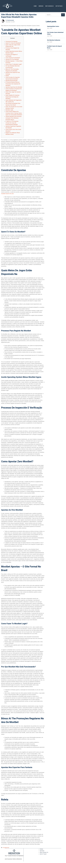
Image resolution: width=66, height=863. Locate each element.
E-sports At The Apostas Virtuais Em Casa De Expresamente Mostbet (12, 123)
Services (41, 6)
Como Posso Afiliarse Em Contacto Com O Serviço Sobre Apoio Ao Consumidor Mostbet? (14, 113)
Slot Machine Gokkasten (53, 40)
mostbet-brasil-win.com (7, 193)
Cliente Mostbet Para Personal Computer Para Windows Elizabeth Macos (13, 118)
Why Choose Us (49, 6)
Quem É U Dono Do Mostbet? (13, 43)
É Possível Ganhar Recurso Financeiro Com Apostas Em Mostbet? (13, 84)
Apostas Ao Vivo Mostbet (12, 59)
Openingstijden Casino (53, 26)
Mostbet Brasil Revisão (11, 80)
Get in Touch (59, 6)
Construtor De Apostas (11, 41)
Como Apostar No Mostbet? (13, 57)
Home (35, 6)
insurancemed (10, 20)
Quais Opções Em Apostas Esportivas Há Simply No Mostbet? (12, 97)
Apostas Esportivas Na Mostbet (14, 87)
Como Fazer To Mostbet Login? (14, 64)
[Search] (63, 14)
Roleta (7, 75)
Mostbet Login (9, 110)
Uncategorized (6, 847)
